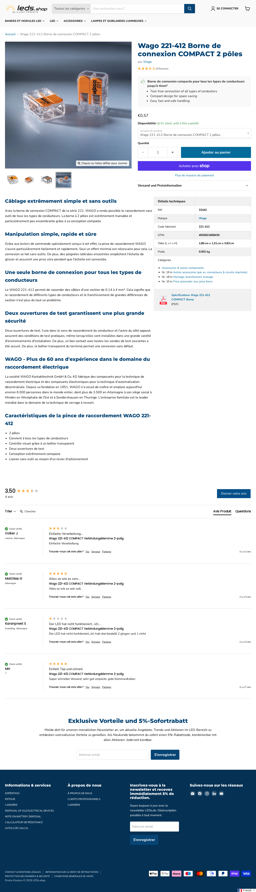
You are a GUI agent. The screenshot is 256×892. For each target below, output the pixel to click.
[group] (26, 491)
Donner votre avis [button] (234, 493)
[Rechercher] (189, 8)
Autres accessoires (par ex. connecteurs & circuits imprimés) (210, 272)
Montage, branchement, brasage (193, 277)
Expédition (12, 793)
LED (53, 21)
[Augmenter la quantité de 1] (173, 152)
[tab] (222, 512)
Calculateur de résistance (24, 822)
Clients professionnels (84, 799)
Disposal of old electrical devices (29, 811)
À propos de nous (80, 793)
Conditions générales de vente (74, 876)
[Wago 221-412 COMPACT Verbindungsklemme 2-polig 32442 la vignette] (12, 180)
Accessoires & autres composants (183, 268)
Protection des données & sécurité (27, 876)
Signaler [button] (95, 551)
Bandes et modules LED (23, 21)
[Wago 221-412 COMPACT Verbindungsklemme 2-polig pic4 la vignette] (63, 180)
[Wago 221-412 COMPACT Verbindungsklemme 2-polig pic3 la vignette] (46, 180)
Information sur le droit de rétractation (71, 872)
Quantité (143, 143)
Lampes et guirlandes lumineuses (117, 21)
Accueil (10, 34)
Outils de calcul (16, 828)
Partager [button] (106, 551)
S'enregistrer (165, 754)
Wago (147, 62)
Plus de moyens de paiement (194, 175)
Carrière (11, 805)
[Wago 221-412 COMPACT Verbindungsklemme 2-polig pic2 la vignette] (29, 180)
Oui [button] (87, 551)
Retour (10, 799)
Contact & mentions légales (23, 872)
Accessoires (73, 21)
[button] (194, 68)
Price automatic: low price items (193, 281)
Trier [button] (9, 511)
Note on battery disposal (23, 816)
